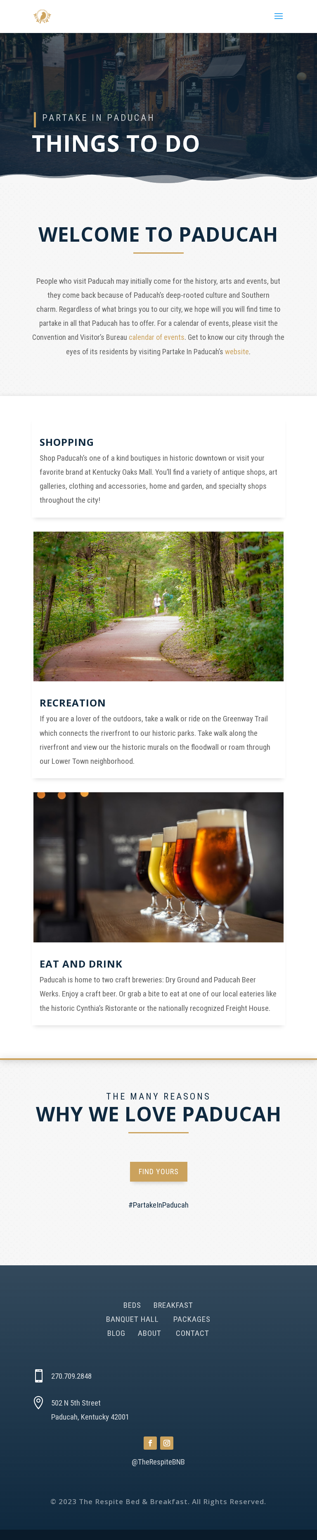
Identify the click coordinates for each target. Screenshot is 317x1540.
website (237, 351)
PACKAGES (192, 1319)
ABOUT (150, 1333)
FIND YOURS (159, 1171)
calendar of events (157, 337)
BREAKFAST (173, 1305)
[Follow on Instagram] (166, 1443)
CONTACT (192, 1333)
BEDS (132, 1305)
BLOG (117, 1333)
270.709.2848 (71, 1376)
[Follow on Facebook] (150, 1443)
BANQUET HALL (132, 1319)
